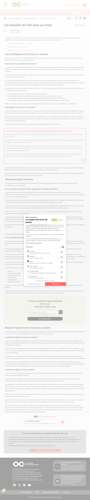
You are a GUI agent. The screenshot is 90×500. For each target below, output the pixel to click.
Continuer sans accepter (34, 284)
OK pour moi (55, 284)
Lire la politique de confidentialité (33, 243)
